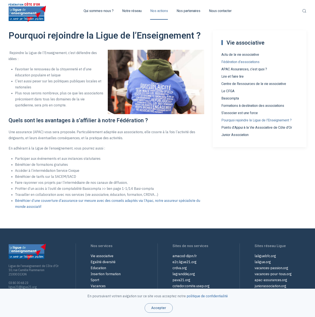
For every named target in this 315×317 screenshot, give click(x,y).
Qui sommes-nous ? (99, 11)
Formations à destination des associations (252, 105)
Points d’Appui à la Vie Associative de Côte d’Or (256, 127)
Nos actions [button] (159, 11)
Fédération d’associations (240, 62)
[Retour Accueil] (27, 11)
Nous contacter (220, 11)
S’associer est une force (239, 113)
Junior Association (235, 134)
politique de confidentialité (207, 296)
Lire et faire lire (232, 76)
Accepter (158, 308)
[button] (304, 11)
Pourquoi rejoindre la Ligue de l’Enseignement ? (256, 120)
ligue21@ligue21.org (23, 287)
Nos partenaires (188, 11)
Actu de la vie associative (240, 54)
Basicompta (230, 98)
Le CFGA (227, 91)
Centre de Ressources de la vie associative (253, 83)
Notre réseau (132, 11)
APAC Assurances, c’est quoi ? (244, 69)
